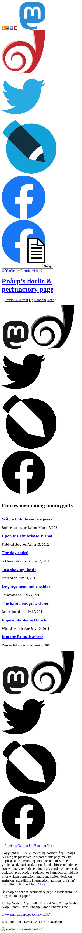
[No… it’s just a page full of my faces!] (23, 262)
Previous (11, 300)
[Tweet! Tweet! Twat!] (23, 117)
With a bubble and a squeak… (29, 519)
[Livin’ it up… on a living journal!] (30, 173)
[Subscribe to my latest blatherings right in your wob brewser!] (7, 28)
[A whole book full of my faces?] (23, 218)
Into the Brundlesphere (22, 637)
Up (31, 300)
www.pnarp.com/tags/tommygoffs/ (26, 914)
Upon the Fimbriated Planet (27, 536)
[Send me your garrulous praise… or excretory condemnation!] (15, 28)
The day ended (15, 552)
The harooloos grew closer (25, 603)
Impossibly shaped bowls (24, 620)
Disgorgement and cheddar (26, 586)
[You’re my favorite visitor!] (22, 270)
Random (40, 300)
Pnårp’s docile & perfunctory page (27, 285)
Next (50, 300)
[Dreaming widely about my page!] (23, 73)
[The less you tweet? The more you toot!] (32, 28)
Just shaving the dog (20, 569)
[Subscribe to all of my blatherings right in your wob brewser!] (3, 28)
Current (22, 300)
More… (43, 884)
